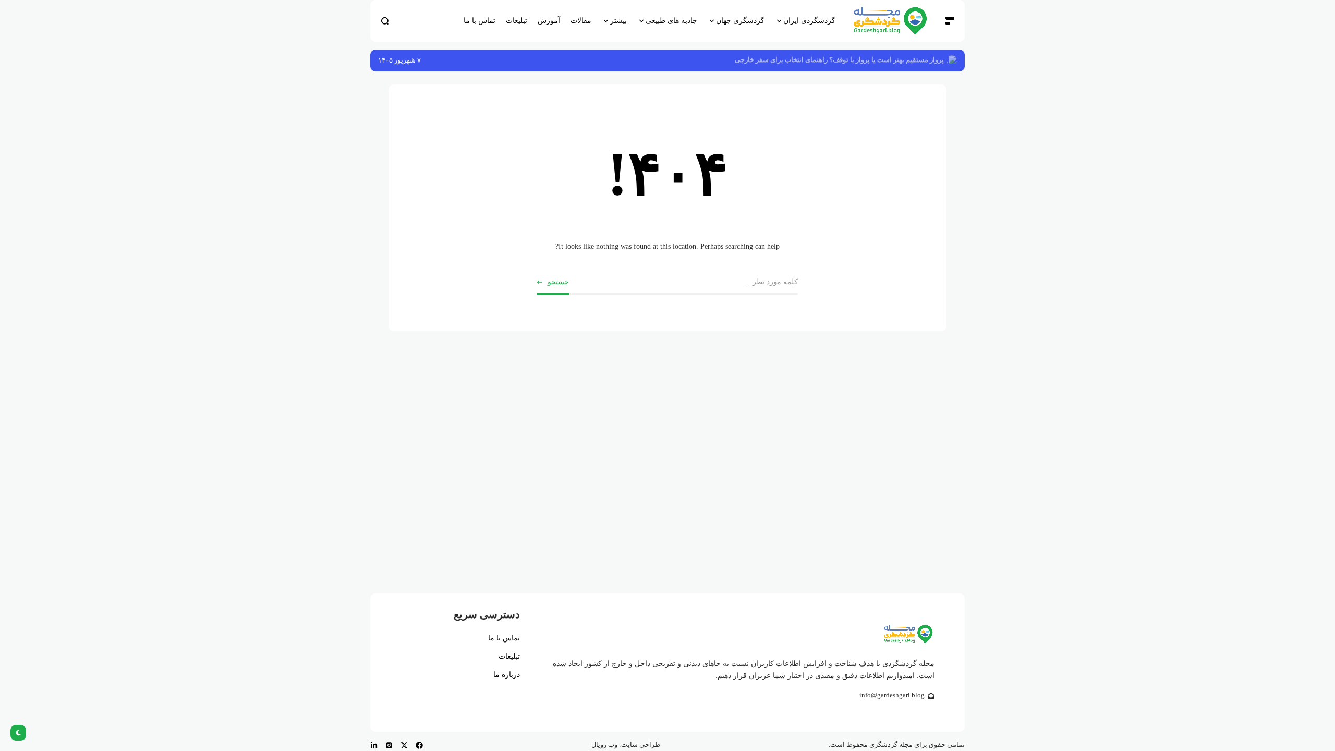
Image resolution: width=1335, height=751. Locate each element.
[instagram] (389, 745)
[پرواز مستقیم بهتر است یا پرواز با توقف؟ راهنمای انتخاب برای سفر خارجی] (951, 60)
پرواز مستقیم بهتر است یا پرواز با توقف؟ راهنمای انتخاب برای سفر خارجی (839, 60)
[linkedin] (374, 745)
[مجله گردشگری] (890, 21)
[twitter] (404, 745)
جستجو (558, 282)
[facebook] (419, 745)
